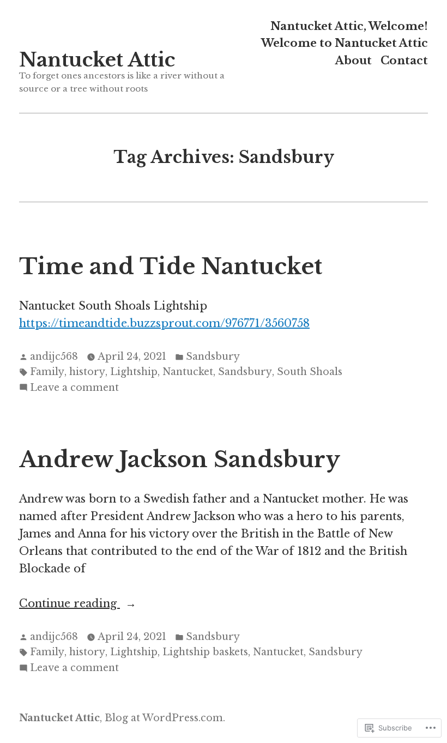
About (353, 60)
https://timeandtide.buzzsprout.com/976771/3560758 (164, 323)
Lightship (134, 372)
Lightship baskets (205, 652)
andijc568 (54, 357)
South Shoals (309, 372)
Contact (404, 60)
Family (47, 372)
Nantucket (187, 372)
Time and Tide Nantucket (170, 266)
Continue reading (69, 604)
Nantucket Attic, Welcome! (349, 26)
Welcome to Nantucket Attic (344, 43)
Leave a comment (74, 388)
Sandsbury (213, 357)
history (87, 372)
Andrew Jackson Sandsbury (179, 459)
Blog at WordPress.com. (165, 718)
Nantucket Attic (97, 59)
